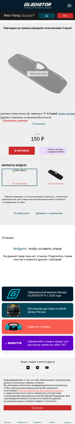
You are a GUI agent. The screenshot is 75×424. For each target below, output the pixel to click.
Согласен (37, 407)
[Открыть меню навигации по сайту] (69, 5)
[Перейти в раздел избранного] (22, 418)
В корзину (21, 150)
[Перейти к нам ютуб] (47, 367)
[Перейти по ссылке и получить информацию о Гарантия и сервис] (37, 326)
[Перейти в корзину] (67, 418)
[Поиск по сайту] (4, 6)
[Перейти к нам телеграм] (38, 367)
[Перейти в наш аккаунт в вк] (28, 367)
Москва (26, 15)
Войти (52, 422)
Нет (65, 15)
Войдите (19, 249)
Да (46, 15)
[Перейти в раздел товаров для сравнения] (37, 418)
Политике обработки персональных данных (40, 390)
